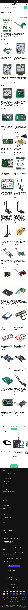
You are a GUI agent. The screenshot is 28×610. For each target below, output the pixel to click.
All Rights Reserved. (14, 597)
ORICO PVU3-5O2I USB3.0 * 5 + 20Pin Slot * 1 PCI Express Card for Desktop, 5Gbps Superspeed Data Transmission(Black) (20, 368)
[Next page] (19, 421)
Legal (4, 532)
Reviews (5, 525)
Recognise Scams (7, 530)
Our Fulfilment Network (9, 491)
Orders (4, 503)
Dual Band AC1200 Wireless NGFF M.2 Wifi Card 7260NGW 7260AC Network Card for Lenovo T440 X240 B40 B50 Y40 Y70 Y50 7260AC (7, 80)
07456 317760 (7, 543)
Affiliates (5, 508)
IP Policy (24, 607)
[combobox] (12, 7)
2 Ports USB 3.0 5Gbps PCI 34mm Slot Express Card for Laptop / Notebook (7, 346)
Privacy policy (6, 599)
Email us (17, 538)
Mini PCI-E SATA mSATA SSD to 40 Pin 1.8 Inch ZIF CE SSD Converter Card (7, 126)
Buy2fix (7, 597)
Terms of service (14, 599)
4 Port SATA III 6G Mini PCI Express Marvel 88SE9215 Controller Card (7, 412)
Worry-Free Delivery (5, 450)
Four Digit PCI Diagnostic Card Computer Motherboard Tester (20, 102)
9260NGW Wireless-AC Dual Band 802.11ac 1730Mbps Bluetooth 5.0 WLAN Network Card (6, 173)
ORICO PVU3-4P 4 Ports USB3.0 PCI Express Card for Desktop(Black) (7, 367)
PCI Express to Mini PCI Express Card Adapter (19, 34)
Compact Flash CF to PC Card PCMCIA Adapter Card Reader (19, 149)
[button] (2, 4)
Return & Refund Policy (9, 473)
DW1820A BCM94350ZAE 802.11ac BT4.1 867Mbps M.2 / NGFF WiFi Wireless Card (20, 173)
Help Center (6, 500)
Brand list (5, 486)
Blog (4, 522)
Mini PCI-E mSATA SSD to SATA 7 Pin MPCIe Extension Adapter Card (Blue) (7, 325)
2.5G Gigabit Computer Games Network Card (19, 281)
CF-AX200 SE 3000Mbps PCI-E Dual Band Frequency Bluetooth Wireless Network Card (20, 194)
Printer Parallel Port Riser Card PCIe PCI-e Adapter (7, 261)
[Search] (25, 7)
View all (14, 466)
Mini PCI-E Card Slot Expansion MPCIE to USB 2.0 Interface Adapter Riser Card (20, 302)
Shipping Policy (7, 476)
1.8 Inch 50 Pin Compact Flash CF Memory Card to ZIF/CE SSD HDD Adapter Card (20, 127)
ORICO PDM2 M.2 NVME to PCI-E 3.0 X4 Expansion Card (20, 412)
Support (5, 527)
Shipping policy (22, 599)
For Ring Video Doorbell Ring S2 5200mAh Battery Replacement (18, 451)
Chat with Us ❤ (7, 538)
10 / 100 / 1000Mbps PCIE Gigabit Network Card (7, 281)
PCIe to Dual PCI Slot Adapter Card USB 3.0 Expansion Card (6, 57)
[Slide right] (17, 462)
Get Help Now (14, 428)
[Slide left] (10, 462)
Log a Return (6, 505)
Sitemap (5, 489)
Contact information (14, 601)
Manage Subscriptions (8, 510)
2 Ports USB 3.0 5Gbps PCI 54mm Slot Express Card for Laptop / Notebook (20, 346)
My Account (6, 498)
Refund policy (23, 597)
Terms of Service (7, 478)
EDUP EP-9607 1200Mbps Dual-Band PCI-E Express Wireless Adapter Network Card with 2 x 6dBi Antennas (20, 390)
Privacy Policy (6, 481)
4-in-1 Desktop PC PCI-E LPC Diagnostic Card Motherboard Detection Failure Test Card (19, 240)
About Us (5, 483)
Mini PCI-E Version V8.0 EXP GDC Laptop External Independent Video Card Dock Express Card (20, 325)
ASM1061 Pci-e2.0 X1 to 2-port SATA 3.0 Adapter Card (20, 261)
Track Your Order (7, 517)
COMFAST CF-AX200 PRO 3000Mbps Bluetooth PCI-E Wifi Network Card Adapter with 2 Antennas (7, 240)
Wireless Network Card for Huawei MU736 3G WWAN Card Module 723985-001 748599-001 (20, 79)
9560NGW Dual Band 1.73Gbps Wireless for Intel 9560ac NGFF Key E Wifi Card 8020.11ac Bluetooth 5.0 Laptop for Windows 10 (7, 35)
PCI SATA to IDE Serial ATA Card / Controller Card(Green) (7, 149)
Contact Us (6, 519)
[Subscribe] (23, 561)
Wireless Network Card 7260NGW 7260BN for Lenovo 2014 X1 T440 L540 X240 (20, 58)
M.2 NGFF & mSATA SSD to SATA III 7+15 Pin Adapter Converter (7, 389)
